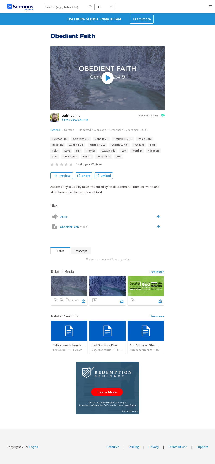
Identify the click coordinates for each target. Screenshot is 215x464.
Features (113, 447)
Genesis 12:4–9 (119, 145)
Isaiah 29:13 (144, 139)
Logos (33, 447)
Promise (90, 150)
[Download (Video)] (159, 227)
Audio (64, 217)
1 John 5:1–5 (76, 145)
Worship (137, 150)
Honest (87, 156)
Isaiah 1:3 (57, 145)
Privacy (153, 447)
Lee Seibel (59, 350)
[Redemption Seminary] (107, 388)
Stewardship (108, 150)
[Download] (83, 301)
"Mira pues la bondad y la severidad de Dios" (84, 345)
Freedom (139, 145)
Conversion (69, 156)
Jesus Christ (103, 156)
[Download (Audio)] (159, 217)
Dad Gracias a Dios (104, 345)
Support (202, 447)
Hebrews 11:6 (59, 139)
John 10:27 (101, 139)
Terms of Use (177, 447)
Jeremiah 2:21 (97, 145)
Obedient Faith (74, 227)
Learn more (142, 19)
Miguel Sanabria (101, 350)
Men (54, 156)
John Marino (71, 115)
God (119, 156)
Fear (152, 145)
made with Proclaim (149, 115)
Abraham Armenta (141, 350)
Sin (78, 150)
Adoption (153, 150)
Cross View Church (75, 120)
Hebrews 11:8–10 (123, 139)
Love (67, 150)
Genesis (55, 130)
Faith (55, 150)
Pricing (134, 447)
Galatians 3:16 (81, 139)
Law (124, 150)
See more (157, 272)
